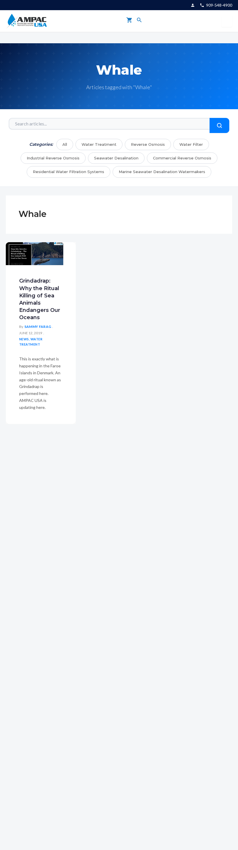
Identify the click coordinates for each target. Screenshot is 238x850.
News (24, 339)
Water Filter (191, 144)
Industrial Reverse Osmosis (53, 158)
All (64, 144)
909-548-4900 (219, 5)
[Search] (139, 21)
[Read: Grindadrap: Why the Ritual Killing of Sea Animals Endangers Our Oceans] (34, 253)
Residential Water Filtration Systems (68, 171)
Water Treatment (99, 144)
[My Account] (192, 5)
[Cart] (129, 21)
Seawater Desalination (116, 158)
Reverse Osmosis (148, 144)
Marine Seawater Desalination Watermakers (162, 171)
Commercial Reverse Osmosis (182, 158)
